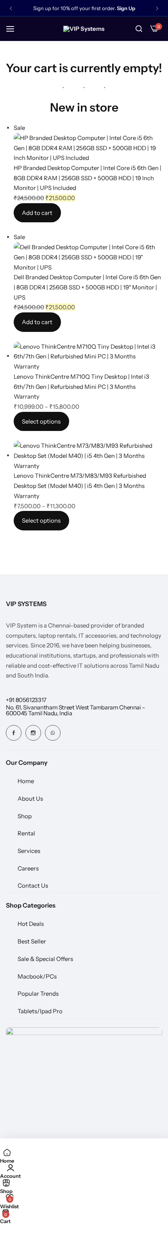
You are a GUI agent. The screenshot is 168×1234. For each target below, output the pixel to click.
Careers (28, 868)
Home (26, 781)
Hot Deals (31, 923)
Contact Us (33, 885)
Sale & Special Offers (45, 959)
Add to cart (37, 212)
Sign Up (126, 8)
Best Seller (32, 941)
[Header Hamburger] (14, 29)
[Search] (139, 29)
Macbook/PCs (37, 976)
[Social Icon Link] (13, 733)
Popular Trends (38, 993)
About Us (30, 798)
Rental (26, 833)
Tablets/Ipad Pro (40, 1011)
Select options (41, 421)
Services (29, 851)
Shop (25, 816)
